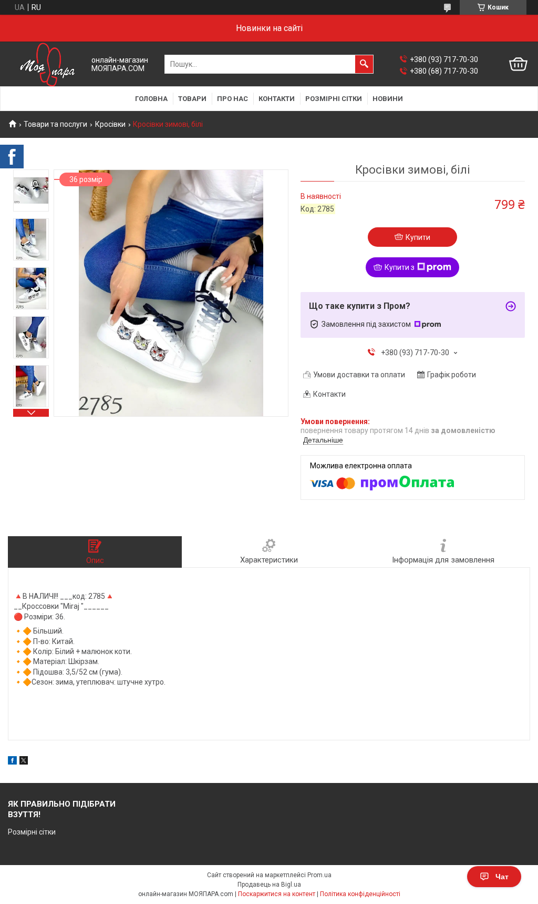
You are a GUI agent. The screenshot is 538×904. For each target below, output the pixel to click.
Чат (502, 876)
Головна (151, 99)
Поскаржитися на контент (276, 894)
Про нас (232, 99)
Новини (388, 99)
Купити (418, 237)
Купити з (400, 267)
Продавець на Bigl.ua (269, 884)
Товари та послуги (55, 124)
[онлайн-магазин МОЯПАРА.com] (47, 64)
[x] (23, 762)
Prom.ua (319, 875)
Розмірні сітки (333, 99)
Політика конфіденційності (360, 894)
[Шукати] (364, 64)
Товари (192, 99)
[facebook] (12, 762)
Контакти (276, 99)
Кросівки (110, 124)
